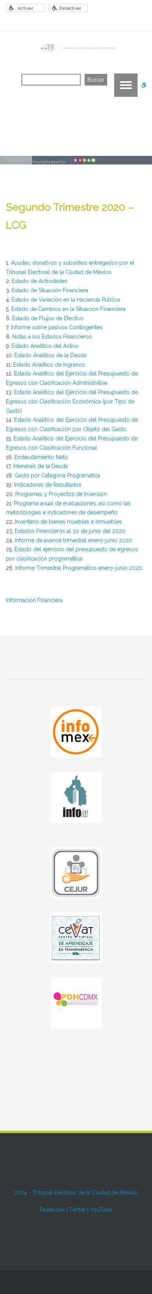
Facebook (52, 1210)
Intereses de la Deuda (40, 466)
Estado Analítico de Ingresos (49, 364)
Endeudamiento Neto (41, 457)
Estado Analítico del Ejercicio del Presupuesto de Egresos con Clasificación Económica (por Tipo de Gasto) (72, 401)
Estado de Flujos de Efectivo (48, 318)
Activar (26, 8)
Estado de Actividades (39, 281)
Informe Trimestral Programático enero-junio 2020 (78, 568)
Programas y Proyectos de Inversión (61, 494)
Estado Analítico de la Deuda (50, 355)
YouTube (101, 1210)
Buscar (95, 80)
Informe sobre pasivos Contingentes (57, 327)
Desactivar (70, 8)
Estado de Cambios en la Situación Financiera (68, 309)
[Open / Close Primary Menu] (126, 85)
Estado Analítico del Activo (45, 346)
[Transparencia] (77, 48)
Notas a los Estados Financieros (52, 337)
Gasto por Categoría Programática (57, 475)
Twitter (77, 1210)
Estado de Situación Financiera (50, 290)
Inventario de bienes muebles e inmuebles (68, 522)
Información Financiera (34, 600)
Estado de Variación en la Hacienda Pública (66, 300)
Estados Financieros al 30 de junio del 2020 (70, 531)
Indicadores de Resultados (47, 485)
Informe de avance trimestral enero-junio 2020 (73, 540)
